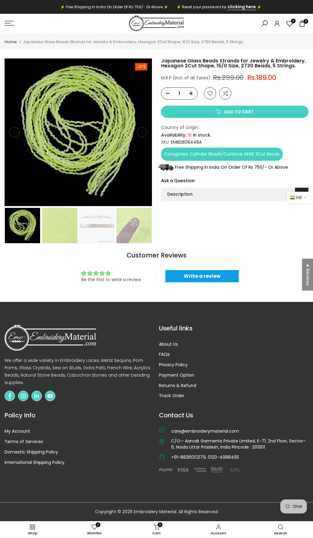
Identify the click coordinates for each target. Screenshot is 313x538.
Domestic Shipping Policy (31, 452)
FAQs (164, 354)
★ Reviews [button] (308, 274)
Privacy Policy (173, 365)
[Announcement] (156, 7)
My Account (17, 431)
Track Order (171, 396)
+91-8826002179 (188, 457)
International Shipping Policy (34, 462)
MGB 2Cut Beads (262, 154)
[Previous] (14, 132)
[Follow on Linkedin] (36, 396)
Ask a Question (178, 181)
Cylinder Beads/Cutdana (216, 154)
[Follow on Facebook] (10, 396)
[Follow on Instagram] (23, 396)
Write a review (202, 276)
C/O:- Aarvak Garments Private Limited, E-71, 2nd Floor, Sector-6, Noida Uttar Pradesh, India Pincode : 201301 (238, 444)
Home (11, 42)
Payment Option (176, 375)
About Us (168, 344)
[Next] (142, 132)
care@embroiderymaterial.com (205, 431)
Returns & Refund (177, 386)
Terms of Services (24, 442)
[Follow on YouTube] (50, 396)
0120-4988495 (223, 457)
